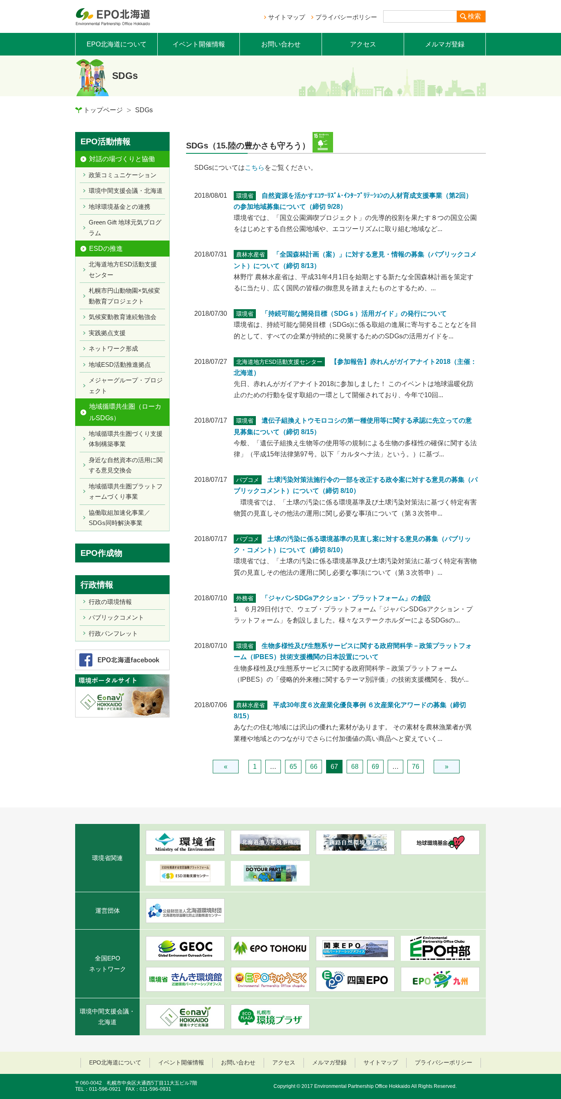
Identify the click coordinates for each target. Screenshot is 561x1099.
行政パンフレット (113, 633)
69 (375, 766)
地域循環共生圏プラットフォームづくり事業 (126, 491)
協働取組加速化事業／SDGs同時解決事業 (119, 518)
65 (293, 766)
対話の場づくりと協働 (122, 158)
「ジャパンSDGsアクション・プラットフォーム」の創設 (346, 598)
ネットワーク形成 (113, 348)
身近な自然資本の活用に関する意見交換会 (126, 465)
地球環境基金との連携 (119, 206)
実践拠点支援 (107, 332)
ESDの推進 (106, 248)
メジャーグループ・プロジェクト (126, 385)
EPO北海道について (117, 44)
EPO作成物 (101, 553)
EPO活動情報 (105, 141)
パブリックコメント (116, 617)
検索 (474, 16)
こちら (254, 167)
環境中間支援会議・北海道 (126, 190)
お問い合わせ (281, 44)
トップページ (103, 109)
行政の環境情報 (110, 601)
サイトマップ (286, 17)
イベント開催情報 (198, 44)
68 (355, 766)
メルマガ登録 (444, 44)
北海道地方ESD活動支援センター (123, 269)
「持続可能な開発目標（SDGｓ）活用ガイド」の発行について (354, 313)
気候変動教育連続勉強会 (122, 316)
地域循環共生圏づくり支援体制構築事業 (126, 439)
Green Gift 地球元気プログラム (125, 227)
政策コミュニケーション (122, 174)
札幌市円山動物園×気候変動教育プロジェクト (124, 296)
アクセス (363, 44)
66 (313, 766)
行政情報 (96, 584)
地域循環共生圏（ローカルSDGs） (125, 412)
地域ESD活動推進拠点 (120, 364)
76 (415, 766)
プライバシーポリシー (346, 17)
